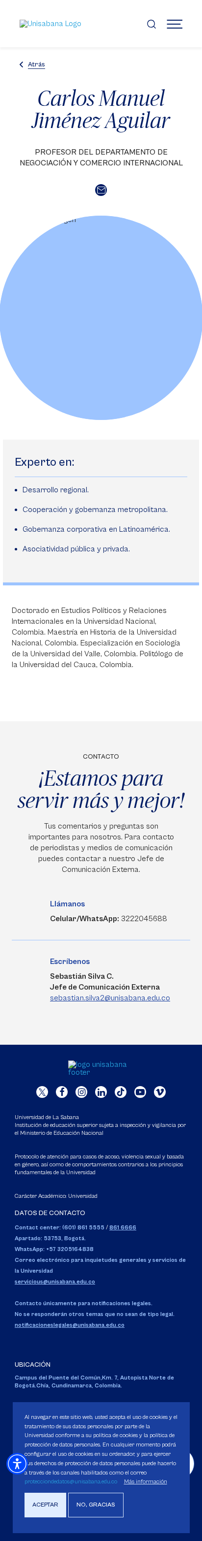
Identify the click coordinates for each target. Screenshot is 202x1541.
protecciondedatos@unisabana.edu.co (71, 1481)
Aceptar (45, 1505)
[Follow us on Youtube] (140, 1092)
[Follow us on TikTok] (120, 1092)
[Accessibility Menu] (17, 1464)
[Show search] (151, 23)
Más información (145, 1481)
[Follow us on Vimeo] (160, 1092)
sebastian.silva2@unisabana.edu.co (110, 998)
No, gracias (95, 1505)
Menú (174, 24)
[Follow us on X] (42, 1092)
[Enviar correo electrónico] (101, 190)
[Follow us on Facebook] (62, 1092)
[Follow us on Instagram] (81, 1092)
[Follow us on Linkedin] (101, 1092)
